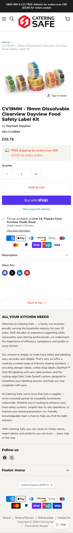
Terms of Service (24, 518)
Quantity (7, 165)
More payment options (36, 209)
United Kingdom (35, 485)
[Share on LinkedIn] (20, 273)
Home (6, 42)
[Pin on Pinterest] (27, 273)
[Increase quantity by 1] (36, 174)
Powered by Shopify (36, 526)
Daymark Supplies (18, 126)
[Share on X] (12, 273)
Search (7, 518)
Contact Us (64, 518)
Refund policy (46, 518)
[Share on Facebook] (5, 273)
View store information (18, 230)
